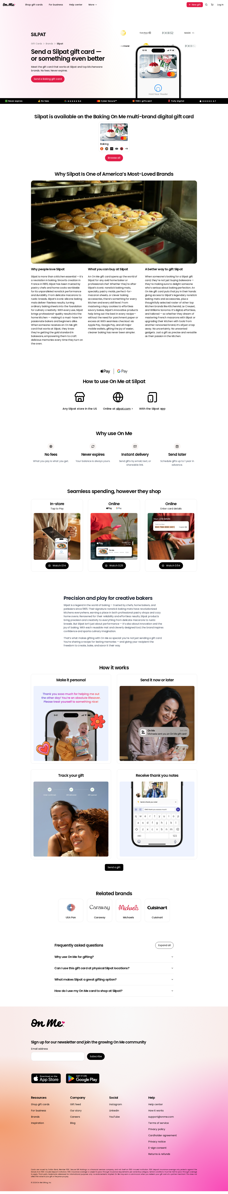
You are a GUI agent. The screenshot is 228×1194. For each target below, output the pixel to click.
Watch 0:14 (59, 565)
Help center (75, 4)
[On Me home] (9, 4)
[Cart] (212, 4)
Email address (39, 1049)
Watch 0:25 (116, 565)
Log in (220, 4)
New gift (196, 4)
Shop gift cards (34, 4)
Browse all (114, 158)
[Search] (206, 4)
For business (56, 4)
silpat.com (123, 409)
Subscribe (96, 1056)
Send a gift (114, 867)
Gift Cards (36, 43)
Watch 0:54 (173, 565)
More (91, 4)
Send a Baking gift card (48, 79)
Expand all (164, 945)
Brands (49, 43)
